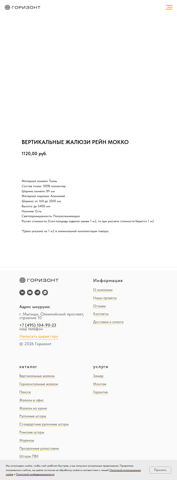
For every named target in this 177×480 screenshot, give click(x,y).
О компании (102, 290)
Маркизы (26, 440)
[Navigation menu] (169, 7)
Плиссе (25, 392)
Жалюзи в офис (31, 400)
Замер (98, 376)
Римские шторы (31, 432)
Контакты (101, 314)
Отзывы (99, 306)
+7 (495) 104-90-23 (37, 325)
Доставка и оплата (108, 322)
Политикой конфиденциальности (35, 474)
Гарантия (100, 392)
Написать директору (38, 336)
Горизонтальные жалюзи (38, 384)
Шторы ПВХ (28, 456)
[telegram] (37, 292)
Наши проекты (105, 298)
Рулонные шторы (32, 416)
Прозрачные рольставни (39, 448)
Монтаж (99, 384)
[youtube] (30, 292)
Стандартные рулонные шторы (44, 424)
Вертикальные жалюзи (37, 376)
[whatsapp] (45, 292)
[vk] (22, 292)
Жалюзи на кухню (33, 408)
